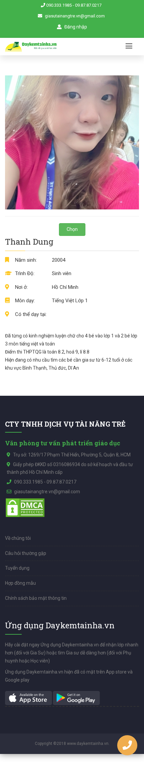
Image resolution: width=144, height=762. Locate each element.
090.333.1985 (59, 5)
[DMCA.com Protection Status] (25, 507)
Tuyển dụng (17, 568)
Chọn (72, 229)
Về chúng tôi (18, 538)
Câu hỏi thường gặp (25, 553)
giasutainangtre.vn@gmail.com (75, 15)
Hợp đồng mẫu (20, 583)
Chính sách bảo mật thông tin (36, 598)
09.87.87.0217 (88, 5)
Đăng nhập (75, 26)
